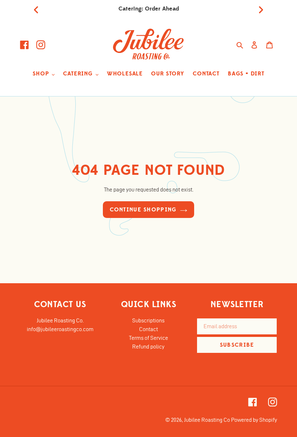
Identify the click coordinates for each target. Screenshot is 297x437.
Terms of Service (148, 338)
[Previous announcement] (36, 8)
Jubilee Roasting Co (207, 420)
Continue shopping (143, 209)
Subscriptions (148, 320)
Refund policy (148, 346)
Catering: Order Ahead (148, 8)
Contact (148, 329)
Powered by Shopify (254, 420)
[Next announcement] (260, 8)
